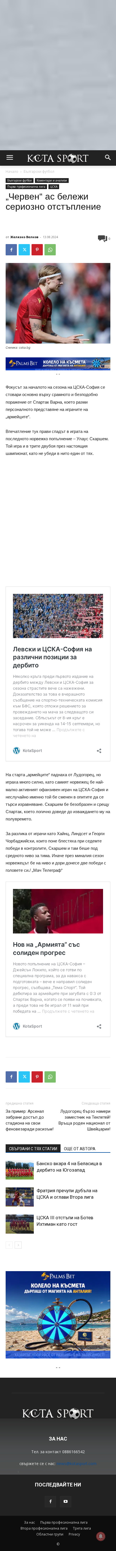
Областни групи (49, 1534)
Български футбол (39, 171)
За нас (29, 1522)
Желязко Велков (24, 237)
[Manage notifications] (100, 1536)
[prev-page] (9, 1245)
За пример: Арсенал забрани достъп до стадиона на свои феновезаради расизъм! (29, 1120)
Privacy (74, 1534)
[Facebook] (11, 249)
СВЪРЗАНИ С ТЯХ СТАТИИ (33, 1149)
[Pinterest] (37, 249)
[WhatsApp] (50, 249)
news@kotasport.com (77, 1463)
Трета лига (82, 1528)
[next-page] (18, 1245)
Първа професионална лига (26, 187)
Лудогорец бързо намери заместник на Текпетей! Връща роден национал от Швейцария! (84, 1120)
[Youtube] (65, 1501)
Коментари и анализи (52, 180)
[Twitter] (24, 249)
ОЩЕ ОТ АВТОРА (79, 1149)
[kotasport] (57, 158)
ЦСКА (53, 187)
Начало (12, 171)
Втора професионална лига (44, 1528)
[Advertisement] (58, 58)
